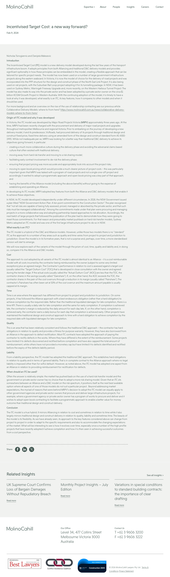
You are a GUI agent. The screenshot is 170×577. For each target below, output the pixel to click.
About (103, 6)
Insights (131, 6)
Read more (11, 500)
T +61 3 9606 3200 (129, 532)
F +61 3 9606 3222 (129, 537)
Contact (159, 6)
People (116, 6)
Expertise (88, 6)
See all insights (154, 475)
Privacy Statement (126, 571)
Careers (145, 6)
